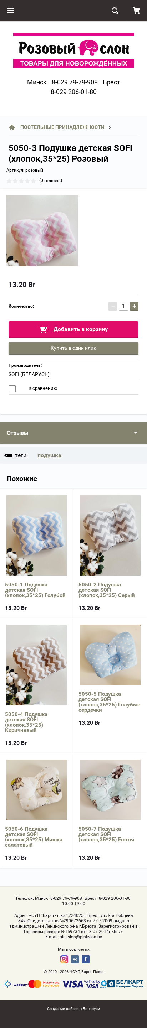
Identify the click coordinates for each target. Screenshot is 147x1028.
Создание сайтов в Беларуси (73, 1009)
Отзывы (17, 432)
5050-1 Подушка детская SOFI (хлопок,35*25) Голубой (35, 590)
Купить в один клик (73, 348)
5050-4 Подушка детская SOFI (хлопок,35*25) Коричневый (26, 722)
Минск (37, 82)
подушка (49, 455)
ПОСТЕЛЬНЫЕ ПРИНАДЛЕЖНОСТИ (62, 127)
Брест (111, 82)
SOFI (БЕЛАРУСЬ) (29, 374)
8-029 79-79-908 (75, 82)
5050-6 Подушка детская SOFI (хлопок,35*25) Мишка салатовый (33, 837)
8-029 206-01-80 (74, 91)
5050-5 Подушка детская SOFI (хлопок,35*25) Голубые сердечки (109, 702)
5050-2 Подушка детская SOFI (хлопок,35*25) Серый (106, 590)
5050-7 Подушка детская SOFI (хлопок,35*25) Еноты (106, 834)
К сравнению (42, 388)
